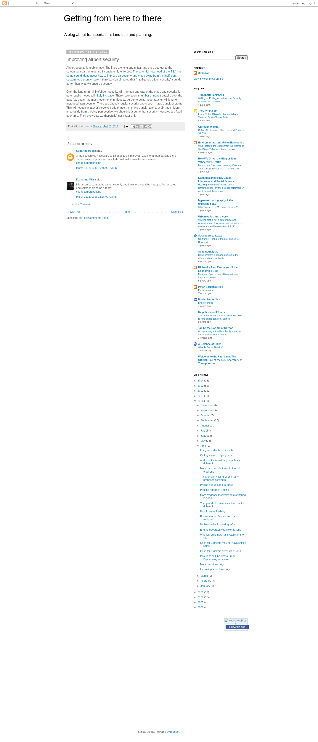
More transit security (212, 564)
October (205, 415)
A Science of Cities (210, 344)
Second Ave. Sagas (210, 235)
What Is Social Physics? (210, 347)
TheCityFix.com (207, 110)
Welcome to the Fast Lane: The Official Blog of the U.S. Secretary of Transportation (220, 360)
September (207, 420)
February (206, 580)
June (204, 435)
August (205, 425)
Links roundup (205, 302)
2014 (201, 380)
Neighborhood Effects (211, 312)
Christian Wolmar (209, 126)
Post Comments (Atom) (95, 217)
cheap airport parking (88, 162)
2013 (201, 385)
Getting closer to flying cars (216, 455)
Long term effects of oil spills (216, 450)
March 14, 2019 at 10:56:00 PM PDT (97, 167)
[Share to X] (141, 126)
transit (157, 95)
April (204, 445)
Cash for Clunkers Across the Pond (220, 551)
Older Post (177, 211)
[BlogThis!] (137, 126)
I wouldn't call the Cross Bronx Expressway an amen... (217, 558)
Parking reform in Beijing (214, 489)
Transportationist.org (211, 95)
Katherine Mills (85, 179)
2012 (201, 390)
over (174, 95)
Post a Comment (81, 204)
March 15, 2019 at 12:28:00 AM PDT (97, 196)
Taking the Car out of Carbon (215, 328)
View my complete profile (208, 78)
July (203, 430)
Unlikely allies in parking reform (218, 524)
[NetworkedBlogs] (236, 624)
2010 (201, 400)
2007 (201, 602)
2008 (201, 597)
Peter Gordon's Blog (210, 286)
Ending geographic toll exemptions (220, 529)
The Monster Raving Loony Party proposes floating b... (219, 478)
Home (126, 211)
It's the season (206, 290)
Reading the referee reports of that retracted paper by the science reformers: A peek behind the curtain (221, 187)
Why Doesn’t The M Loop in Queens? (218, 207)
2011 (201, 396)
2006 (201, 607)
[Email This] (133, 126)
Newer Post (74, 211)
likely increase (105, 95)
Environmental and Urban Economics (221, 142)
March (205, 575)
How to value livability (213, 511)
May (203, 440)
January (206, 585)
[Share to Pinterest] (150, 126)
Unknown (203, 73)
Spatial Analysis (208, 251)
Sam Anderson (85, 150)
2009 (201, 592)
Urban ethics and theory (213, 216)
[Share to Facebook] (145, 126)
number (144, 95)
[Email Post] (126, 126)
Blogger (174, 731)
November (207, 410)
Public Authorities (209, 299)
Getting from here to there (113, 18)
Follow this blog (237, 627)
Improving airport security (215, 569)
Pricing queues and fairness (216, 484)
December (207, 405)
